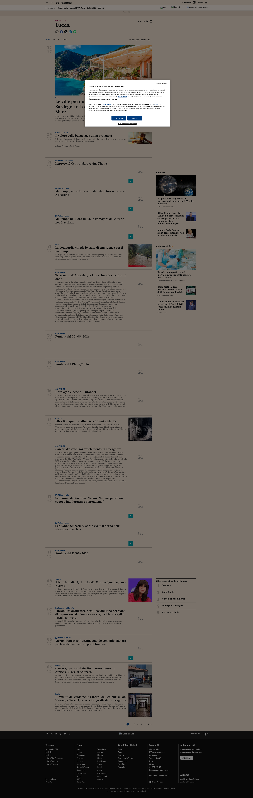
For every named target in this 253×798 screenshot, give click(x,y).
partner (156, 104)
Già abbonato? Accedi (127, 124)
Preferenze (119, 118)
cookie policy (122, 96)
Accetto (135, 118)
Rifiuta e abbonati (161, 83)
